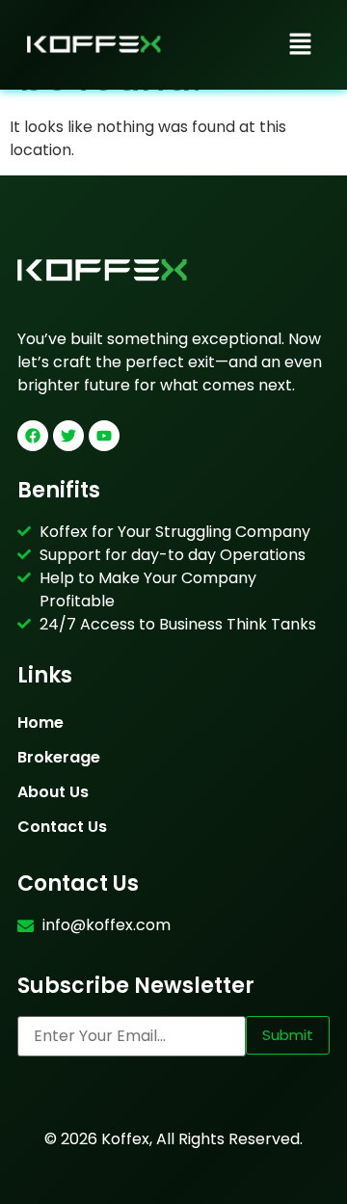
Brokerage (58, 757)
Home (40, 722)
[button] (300, 45)
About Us (53, 792)
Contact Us (62, 827)
